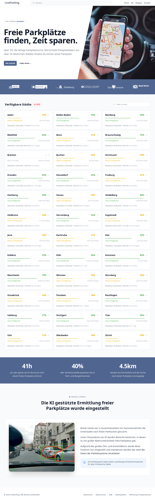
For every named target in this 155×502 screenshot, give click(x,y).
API (132, 3)
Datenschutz (101, 495)
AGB (110, 495)
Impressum (88, 495)
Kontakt (147, 3)
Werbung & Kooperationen (140, 495)
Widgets (138, 3)
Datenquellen (120, 495)
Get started (10, 63)
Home (126, 3)
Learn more (25, 63)
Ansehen (21, 21)
